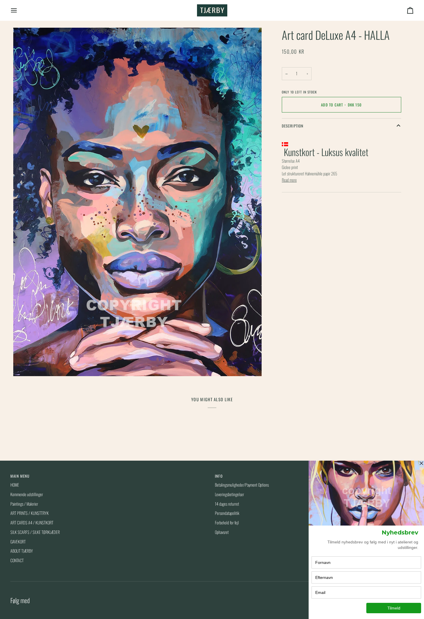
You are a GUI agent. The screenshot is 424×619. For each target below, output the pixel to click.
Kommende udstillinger (26, 494)
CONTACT (17, 560)
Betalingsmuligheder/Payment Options (242, 485)
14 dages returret (227, 504)
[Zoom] (24, 365)
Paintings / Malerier (24, 504)
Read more (289, 180)
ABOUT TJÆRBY (21, 551)
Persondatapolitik (227, 513)
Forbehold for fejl (227, 522)
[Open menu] (19, 10)
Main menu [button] (20, 476)
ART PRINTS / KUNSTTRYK (29, 513)
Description (293, 126)
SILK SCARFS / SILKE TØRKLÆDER (35, 532)
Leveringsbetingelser (229, 494)
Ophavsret (222, 532)
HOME (14, 485)
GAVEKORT (18, 542)
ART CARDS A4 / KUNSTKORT (31, 522)
